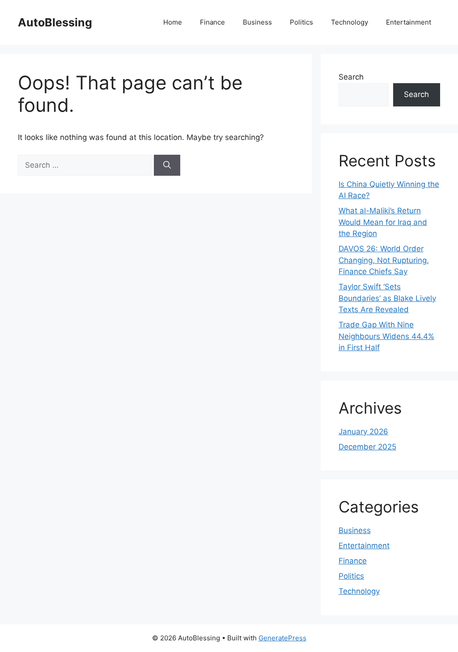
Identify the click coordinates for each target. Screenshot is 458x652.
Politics (301, 22)
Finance (212, 22)
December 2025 (367, 446)
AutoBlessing (55, 22)
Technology (349, 22)
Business (257, 22)
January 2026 (363, 431)
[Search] (167, 165)
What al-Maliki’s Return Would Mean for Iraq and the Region (383, 222)
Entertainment (408, 22)
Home (172, 22)
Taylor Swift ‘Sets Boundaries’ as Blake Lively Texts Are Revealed (387, 298)
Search (351, 76)
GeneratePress (282, 638)
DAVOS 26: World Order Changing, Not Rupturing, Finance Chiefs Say (384, 260)
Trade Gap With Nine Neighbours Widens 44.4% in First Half (386, 336)
